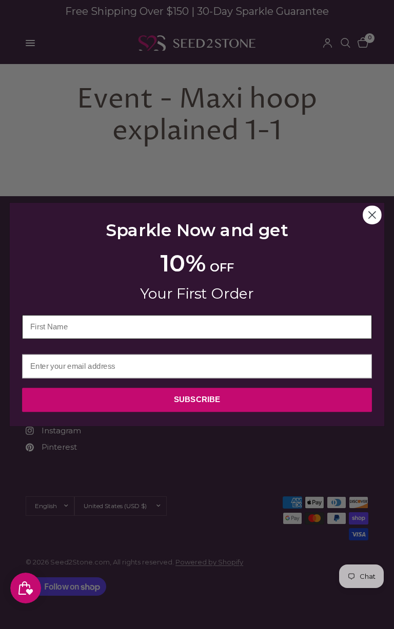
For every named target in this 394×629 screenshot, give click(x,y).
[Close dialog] (372, 214)
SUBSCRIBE (197, 399)
